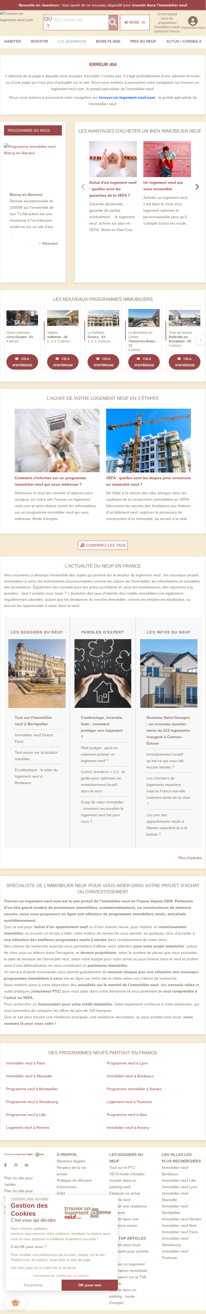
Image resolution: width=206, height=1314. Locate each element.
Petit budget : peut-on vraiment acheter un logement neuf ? (99, 754)
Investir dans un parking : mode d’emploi (122, 1296)
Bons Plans (108, 41)
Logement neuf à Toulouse (129, 1102)
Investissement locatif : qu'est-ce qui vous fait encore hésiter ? (166, 760)
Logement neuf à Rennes (27, 1127)
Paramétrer (33, 1285)
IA (137, 22)
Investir (39, 41)
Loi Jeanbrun (72, 41)
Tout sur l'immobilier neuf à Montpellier (33, 720)
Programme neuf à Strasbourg (32, 1102)
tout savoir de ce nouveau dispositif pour (103, 5)
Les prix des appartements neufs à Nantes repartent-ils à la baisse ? (167, 824)
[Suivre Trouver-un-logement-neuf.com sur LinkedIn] (26, 1165)
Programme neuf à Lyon (127, 1063)
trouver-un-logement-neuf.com (127, 97)
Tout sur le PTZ (122, 1167)
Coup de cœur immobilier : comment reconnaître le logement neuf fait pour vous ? (102, 811)
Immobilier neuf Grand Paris (34, 738)
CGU (61, 1193)
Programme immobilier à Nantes (134, 1089)
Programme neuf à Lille (26, 1114)
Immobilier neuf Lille (179, 1180)
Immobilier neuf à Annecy (128, 1127)
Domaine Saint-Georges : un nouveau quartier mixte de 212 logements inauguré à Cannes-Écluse (168, 730)
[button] (15, 1303)
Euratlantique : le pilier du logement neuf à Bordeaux (36, 776)
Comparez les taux (105, 545)
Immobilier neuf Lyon (179, 1187)
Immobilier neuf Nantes (181, 1219)
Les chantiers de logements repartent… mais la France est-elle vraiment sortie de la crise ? (168, 791)
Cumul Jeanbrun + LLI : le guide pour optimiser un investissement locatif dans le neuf (103, 781)
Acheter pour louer (125, 1245)
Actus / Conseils (183, 41)
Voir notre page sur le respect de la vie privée (43, 1268)
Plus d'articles (190, 858)
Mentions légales (71, 1161)
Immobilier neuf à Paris (25, 1063)
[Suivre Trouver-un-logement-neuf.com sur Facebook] (5, 1165)
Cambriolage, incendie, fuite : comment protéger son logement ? (102, 727)
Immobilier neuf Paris (180, 1232)
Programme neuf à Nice (127, 1114)
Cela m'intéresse (22, 362)
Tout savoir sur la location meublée (36, 755)
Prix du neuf (143, 41)
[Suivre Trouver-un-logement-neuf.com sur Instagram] (15, 1165)
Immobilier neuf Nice (179, 1225)
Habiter (12, 41)
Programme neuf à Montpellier (32, 1089)
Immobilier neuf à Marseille (29, 1076)
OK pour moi (89, 1285)
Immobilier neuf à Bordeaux (130, 1076)
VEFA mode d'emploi (126, 1174)
